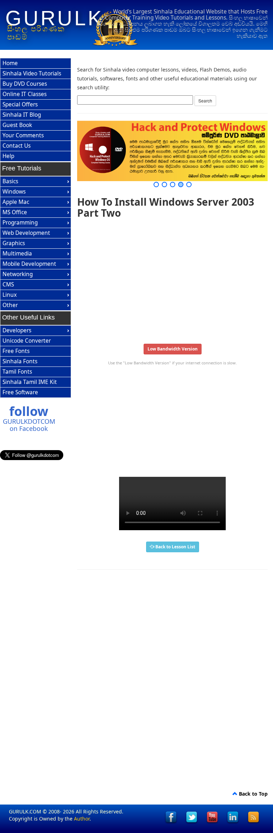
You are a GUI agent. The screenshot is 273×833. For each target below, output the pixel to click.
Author (82, 818)
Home (10, 63)
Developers (16, 330)
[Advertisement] (172, 279)
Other (10, 305)
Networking (17, 274)
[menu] (35, 110)
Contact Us (16, 145)
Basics (10, 181)
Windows (14, 191)
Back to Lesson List (174, 547)
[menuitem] (35, 63)
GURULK (54, 18)
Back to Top (252, 793)
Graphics (13, 243)
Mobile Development (29, 264)
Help (8, 156)
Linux (9, 295)
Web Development (26, 233)
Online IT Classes (24, 94)
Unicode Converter (26, 340)
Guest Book (17, 125)
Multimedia (17, 253)
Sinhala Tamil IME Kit (29, 382)
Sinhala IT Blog (21, 114)
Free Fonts (16, 351)
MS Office (14, 212)
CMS (8, 284)
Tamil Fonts (17, 371)
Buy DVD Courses (24, 84)
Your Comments (23, 135)
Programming (20, 222)
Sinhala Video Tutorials (31, 73)
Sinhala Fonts (19, 361)
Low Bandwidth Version (173, 349)
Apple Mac (15, 202)
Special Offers (20, 104)
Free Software (20, 392)
